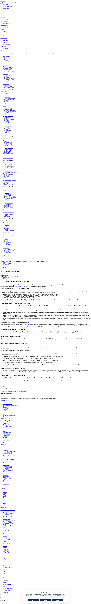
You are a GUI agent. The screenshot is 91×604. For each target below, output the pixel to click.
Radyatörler (7, 157)
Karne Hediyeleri (6, 519)
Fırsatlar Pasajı (6, 514)
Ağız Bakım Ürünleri (7, 173)
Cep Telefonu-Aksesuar (5, 52)
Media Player (5, 231)
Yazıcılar (7, 127)
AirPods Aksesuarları (9, 79)
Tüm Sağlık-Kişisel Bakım (8, 184)
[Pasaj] (2, 3)
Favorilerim (12, 2)
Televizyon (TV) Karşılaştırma (9, 455)
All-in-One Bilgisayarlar (10, 98)
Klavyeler (7, 118)
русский (4, 562)
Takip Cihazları (8, 72)
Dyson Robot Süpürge (7, 481)
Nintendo (7, 193)
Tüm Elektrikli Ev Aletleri (8, 158)
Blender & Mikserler (9, 150)
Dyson (4, 493)
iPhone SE (7, 65)
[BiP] (45, 571)
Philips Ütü (5, 472)
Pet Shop (4, 245)
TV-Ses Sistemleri (42, 52)
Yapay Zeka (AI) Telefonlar (8, 67)
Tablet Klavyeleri (8, 131)
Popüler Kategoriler (5, 421)
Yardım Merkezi (6, 449)
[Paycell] (45, 578)
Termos (6, 241)
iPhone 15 (7, 59)
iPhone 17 (7, 57)
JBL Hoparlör (5, 474)
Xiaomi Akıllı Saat (6, 477)
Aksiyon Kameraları (9, 210)
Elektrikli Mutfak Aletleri (8, 146)
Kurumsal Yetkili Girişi (4, 264)
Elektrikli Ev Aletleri (21, 52)
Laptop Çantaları (8, 126)
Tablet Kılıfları (8, 130)
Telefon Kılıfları (8, 75)
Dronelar (4, 213)
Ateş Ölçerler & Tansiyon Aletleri (9, 180)
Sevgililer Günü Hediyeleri (8, 517)
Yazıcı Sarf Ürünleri (9, 128)
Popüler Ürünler (4, 530)
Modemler (7, 113)
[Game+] (45, 582)
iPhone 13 (7, 61)
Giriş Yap (2, 4)
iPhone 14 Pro (6, 542)
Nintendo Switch (6, 553)
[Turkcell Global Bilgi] (45, 584)
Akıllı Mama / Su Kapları (10, 247)
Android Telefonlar (6, 66)
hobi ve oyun (30, 324)
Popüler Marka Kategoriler (7, 459)
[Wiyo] (45, 586)
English (4, 559)
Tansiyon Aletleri (8, 182)
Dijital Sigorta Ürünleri (9, 200)
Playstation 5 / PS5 (9, 191)
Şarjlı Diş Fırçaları (9, 174)
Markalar (8, 2)
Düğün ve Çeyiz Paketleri (8, 513)
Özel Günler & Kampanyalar (7, 510)
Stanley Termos (6, 484)
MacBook (7, 102)
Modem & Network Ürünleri (8, 112)
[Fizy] (45, 565)
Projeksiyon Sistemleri (7, 228)
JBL (4, 497)
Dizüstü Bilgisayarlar (7, 101)
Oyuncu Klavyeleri (9, 203)
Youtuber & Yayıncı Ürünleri (8, 212)
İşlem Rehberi (5, 450)
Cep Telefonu (5, 423)
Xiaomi (4, 503)
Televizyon (5, 436)
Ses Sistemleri (5, 229)
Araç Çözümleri (6, 248)
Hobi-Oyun (36, 52)
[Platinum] (45, 569)
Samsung (5, 492)
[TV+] (45, 573)
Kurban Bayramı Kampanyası (9, 520)
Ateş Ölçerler (8, 181)
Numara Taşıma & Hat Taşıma (9, 415)
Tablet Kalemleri (8, 132)
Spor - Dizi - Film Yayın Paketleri (12, 197)
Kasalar (6, 100)
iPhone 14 (7, 60)
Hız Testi (4, 416)
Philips (4, 501)
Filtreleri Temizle (3, 273)
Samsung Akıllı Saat (7, 478)
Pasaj (4, 266)
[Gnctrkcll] (45, 580)
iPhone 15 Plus (6, 537)
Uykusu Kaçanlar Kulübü (8, 516)
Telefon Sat (5, 456)
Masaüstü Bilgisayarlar (7, 93)
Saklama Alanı (8, 199)
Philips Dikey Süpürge (7, 467)
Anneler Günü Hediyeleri (8, 523)
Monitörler (7, 117)
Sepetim (2, 51)
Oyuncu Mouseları (9, 204)
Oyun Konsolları (6, 190)
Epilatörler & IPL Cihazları (8, 176)
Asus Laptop (5, 479)
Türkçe (4, 558)
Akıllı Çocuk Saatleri (9, 71)
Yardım (23, 2)
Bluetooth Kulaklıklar (7, 428)
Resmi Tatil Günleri (7, 521)
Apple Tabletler (8, 107)
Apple (4, 490)
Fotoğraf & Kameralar (7, 209)
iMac (6, 96)
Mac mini (7, 94)
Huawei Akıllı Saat (6, 471)
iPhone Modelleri (6, 425)
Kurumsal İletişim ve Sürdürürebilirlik (10, 405)
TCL (4, 504)
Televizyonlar (5, 222)
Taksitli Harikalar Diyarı (7, 525)
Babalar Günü (5, 524)
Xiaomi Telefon (6, 476)
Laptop (4, 431)
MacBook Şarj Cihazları (10, 110)
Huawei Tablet (6, 480)
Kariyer (4, 406)
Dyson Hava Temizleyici (8, 470)
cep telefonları (76, 378)
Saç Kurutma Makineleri (10, 166)
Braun (4, 494)
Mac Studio (7, 97)
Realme (4, 502)
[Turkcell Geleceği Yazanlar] (45, 588)
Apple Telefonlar (6, 56)
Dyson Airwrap (6, 549)
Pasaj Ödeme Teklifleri (7, 522)
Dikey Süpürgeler (8, 144)
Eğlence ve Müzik (9, 198)
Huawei (4, 496)
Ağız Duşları (7, 175)
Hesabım (6, 4)
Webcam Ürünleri (8, 125)
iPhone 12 (7, 62)
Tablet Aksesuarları (6, 129)
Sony (4, 505)
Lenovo (4, 498)
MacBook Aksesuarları (7, 109)
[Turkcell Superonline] (45, 567)
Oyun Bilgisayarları (9, 104)
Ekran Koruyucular (9, 80)
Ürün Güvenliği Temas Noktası (9, 451)
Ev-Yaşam (48, 52)
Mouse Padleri (8, 122)
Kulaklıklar (7, 77)
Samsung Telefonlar (7, 461)
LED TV (7, 225)
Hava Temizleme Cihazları (8, 153)
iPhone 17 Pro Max (7, 534)
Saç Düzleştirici (6, 441)
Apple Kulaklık (6, 469)
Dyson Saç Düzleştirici (7, 466)
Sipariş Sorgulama (18, 2)
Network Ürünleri (8, 114)
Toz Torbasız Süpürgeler (10, 145)
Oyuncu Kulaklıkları (9, 205)
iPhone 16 (7, 58)
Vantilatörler (7, 155)
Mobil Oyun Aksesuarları (10, 208)
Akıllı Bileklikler (8, 70)
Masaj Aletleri (5, 183)
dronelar (19, 286)
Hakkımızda (3, 400)
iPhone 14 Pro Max (7, 543)
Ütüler (4, 140)
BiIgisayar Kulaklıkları (9, 119)
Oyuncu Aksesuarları (7, 202)
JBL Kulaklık (5, 462)
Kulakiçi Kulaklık (6, 440)
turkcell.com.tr (3, 1)
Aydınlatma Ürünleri (9, 243)
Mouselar (7, 121)
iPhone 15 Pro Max (7, 539)
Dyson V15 (5, 550)
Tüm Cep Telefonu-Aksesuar (8, 87)
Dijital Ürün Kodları (7, 194)
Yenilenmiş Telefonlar (7, 85)
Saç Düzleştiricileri (9, 168)
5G (3, 414)
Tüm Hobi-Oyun (6, 216)
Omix (4, 499)
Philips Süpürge (6, 468)
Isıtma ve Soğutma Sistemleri (8, 154)
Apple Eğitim (5, 512)
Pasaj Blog (27, 2)
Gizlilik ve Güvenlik (7, 407)
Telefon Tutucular (8, 82)
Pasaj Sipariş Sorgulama (7, 453)
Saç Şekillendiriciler (9, 167)
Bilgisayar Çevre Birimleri (8, 116)
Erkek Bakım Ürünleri (7, 170)
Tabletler (4, 106)
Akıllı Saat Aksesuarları (10, 78)
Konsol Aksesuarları (9, 207)
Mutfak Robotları (8, 149)
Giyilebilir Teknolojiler (7, 68)
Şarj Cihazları (8, 81)
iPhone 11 (7, 64)
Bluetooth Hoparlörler (9, 230)
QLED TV (7, 227)
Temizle (2, 277)
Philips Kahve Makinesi (7, 463)
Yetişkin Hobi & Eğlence (8, 214)
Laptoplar (7, 103)
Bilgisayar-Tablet (13, 52)
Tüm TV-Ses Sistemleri (7, 232)
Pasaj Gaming (5, 410)
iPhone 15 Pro (6, 538)
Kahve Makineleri (9, 151)
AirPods (7, 76)
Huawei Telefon (6, 482)
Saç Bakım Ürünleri (7, 165)
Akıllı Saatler (8, 69)
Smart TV (7, 223)
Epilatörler (7, 177)
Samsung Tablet (6, 465)
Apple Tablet (5, 475)
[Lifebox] (45, 575)
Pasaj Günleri (5, 515)
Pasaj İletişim (5, 408)
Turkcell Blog (5, 411)
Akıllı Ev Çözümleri (7, 242)
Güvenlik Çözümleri (9, 244)
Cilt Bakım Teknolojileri (7, 164)
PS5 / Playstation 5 (6, 552)
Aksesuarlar (5, 74)
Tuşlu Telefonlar (6, 84)
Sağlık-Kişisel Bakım (29, 52)
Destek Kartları (8, 195)
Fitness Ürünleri (8, 240)
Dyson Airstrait (6, 551)
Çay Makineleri (8, 152)
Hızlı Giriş (2, 262)
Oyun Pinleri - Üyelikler (10, 196)
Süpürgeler (5, 141)
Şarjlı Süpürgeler (8, 143)
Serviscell (7, 251)
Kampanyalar (3, 2)
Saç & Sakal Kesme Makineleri (11, 172)
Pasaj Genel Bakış (6, 402)
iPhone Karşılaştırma (7, 454)
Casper (4, 495)
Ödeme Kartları (6, 215)
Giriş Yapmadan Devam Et (5, 263)
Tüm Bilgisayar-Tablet (7, 133)
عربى (4, 561)
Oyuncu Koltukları (9, 206)
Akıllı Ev (5, 413)
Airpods (4, 442)
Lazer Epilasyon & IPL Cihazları (11, 178)
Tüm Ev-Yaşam (6, 253)
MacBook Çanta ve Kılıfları (10, 111)
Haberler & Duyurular (7, 404)
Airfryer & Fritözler (9, 148)
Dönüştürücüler (8, 123)
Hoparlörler (7, 120)
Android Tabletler (8, 108)
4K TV (6, 226)
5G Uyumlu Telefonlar (7, 86)
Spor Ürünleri (5, 239)
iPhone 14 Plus (6, 541)
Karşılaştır (6, 277)
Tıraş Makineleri (8, 171)
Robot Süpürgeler (8, 142)
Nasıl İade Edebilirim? (7, 452)
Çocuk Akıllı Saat (6, 438)
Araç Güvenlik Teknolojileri (10, 249)
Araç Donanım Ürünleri (10, 250)
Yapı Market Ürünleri (7, 252)
